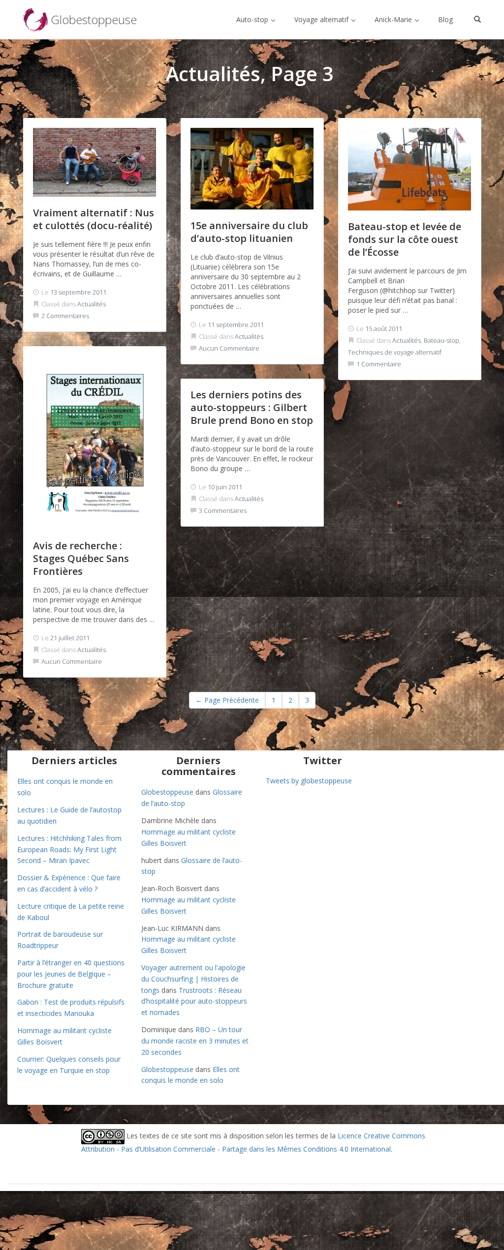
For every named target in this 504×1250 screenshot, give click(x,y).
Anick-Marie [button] (394, 19)
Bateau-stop (441, 340)
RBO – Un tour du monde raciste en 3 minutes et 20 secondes (195, 1041)
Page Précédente (227, 700)
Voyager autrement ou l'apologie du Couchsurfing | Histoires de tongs (193, 979)
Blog (445, 19)
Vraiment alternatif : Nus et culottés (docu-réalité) (93, 219)
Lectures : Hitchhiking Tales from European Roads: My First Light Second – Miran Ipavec (69, 849)
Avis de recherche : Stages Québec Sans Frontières (81, 558)
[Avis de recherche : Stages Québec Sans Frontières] (94, 443)
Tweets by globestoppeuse (309, 780)
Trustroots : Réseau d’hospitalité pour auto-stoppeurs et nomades (194, 1001)
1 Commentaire (378, 363)
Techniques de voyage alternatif (394, 352)
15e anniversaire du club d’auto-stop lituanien (249, 232)
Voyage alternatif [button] (322, 19)
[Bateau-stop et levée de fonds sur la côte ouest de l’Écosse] (409, 169)
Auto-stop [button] (253, 19)
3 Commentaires (223, 510)
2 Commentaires (65, 315)
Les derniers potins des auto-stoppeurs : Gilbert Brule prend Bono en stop (251, 407)
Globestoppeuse (167, 792)
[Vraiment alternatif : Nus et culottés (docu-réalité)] (94, 162)
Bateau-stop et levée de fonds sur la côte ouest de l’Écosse (404, 239)
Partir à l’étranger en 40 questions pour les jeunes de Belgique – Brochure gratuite (71, 974)
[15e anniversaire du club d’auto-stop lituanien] (252, 168)
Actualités (91, 303)
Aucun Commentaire (229, 348)
